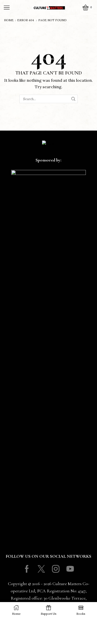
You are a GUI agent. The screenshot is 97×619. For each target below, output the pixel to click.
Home (9, 20)
